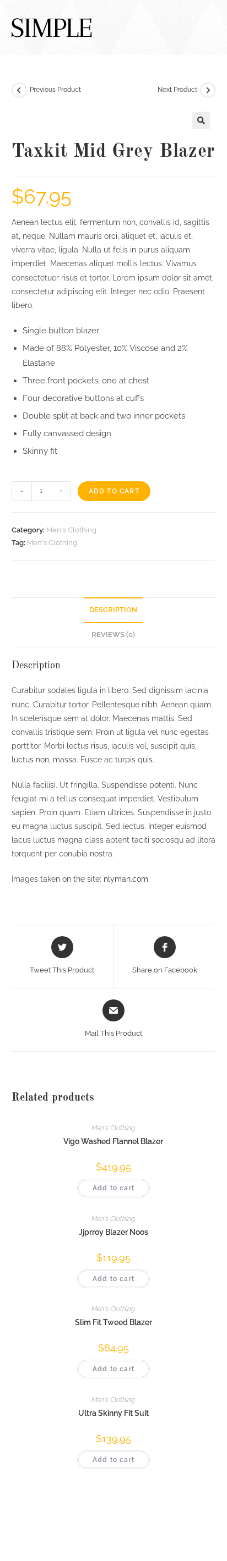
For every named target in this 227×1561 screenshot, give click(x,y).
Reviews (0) (113, 634)
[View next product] (207, 90)
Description (113, 610)
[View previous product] (19, 90)
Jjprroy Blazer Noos (113, 1232)
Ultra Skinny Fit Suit (113, 1413)
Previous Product (55, 90)
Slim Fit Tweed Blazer (113, 1322)
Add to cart (114, 491)
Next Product (177, 90)
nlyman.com (126, 879)
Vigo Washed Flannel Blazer (113, 1141)
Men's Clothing (71, 530)
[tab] (114, 610)
